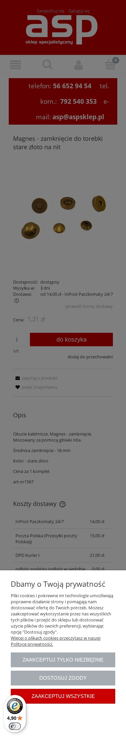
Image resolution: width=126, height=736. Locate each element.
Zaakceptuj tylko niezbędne (63, 660)
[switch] (15, 726)
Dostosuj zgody (63, 678)
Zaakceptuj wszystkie (63, 696)
